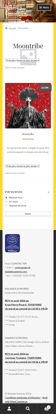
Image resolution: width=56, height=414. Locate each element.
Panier (43, 406)
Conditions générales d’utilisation (22, 397)
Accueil (12, 28)
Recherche (28, 408)
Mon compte (9, 408)
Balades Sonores (14, 10)
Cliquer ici (33, 147)
